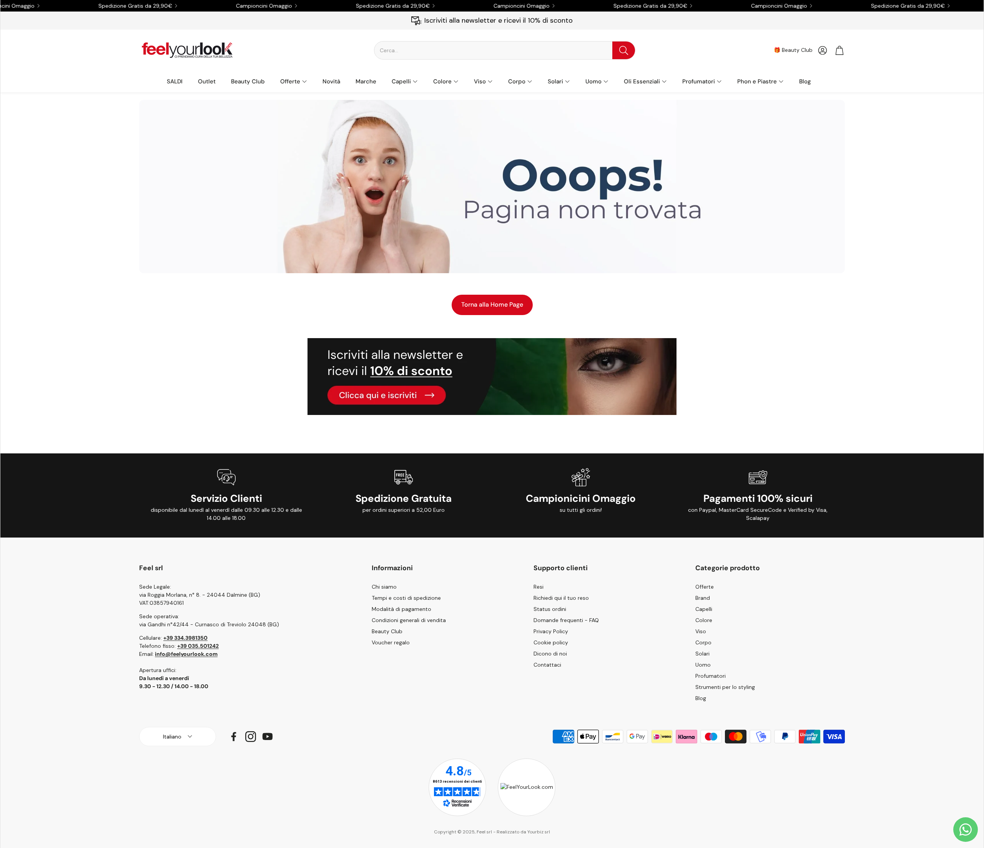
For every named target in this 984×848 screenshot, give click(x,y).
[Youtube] (267, 736)
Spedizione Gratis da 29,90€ (885, 5)
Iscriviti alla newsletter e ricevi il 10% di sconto (498, 20)
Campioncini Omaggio (241, 5)
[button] (504, 50)
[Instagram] (250, 736)
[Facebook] (233, 736)
